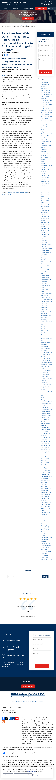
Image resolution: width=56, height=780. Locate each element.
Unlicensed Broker (46, 545)
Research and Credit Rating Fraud (45, 419)
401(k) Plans (44, 88)
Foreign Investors (46, 256)
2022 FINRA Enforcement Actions (45, 84)
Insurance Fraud (46, 279)
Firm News (44, 254)
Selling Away (44, 490)
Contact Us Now (28, 18)
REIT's (43, 406)
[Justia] (13, 718)
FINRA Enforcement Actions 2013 (45, 199)
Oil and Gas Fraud (46, 352)
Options (4, 75)
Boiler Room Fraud (46, 100)
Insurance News (45, 285)
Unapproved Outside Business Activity (46, 530)
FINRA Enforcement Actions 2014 (45, 205)
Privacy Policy (27, 701)
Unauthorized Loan (47, 537)
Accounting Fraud (46, 94)
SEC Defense (44, 431)
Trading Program (46, 526)
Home (5, 8)
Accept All (8, 775)
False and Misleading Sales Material (46, 244)
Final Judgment (45, 250)
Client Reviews (28, 593)
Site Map (34, 701)
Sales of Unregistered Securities (45, 467)
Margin (43, 327)
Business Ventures (46, 110)
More (52, 8)
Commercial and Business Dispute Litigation (46, 130)
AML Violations (45, 92)
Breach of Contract (46, 102)
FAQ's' (43, 161)
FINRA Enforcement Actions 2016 (45, 216)
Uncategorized (45, 543)
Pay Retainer (28, 682)
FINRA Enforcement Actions (45, 169)
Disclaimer (19, 701)
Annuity (43, 98)
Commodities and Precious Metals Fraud (46, 136)
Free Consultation (48, 2)
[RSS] (3, 721)
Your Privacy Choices (12, 753)
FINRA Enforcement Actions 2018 (45, 228)
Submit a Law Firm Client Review (28, 616)
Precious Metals (46, 370)
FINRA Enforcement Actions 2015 (45, 210)
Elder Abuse (44, 155)
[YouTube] (17, 718)
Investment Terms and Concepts (18, 192)
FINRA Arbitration (46, 165)
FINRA (43, 163)
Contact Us (41, 8)
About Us (15, 8)
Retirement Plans (46, 423)
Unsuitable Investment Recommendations (46, 557)
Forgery (43, 258)
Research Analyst (46, 415)
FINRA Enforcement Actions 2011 (45, 187)
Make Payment (28, 686)
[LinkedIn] (10, 718)
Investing (44, 287)
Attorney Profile (28, 8)
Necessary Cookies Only (23, 775)
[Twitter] (6, 718)
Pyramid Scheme (46, 404)
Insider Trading (45, 277)
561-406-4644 (47, 4)
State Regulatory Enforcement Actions (46, 498)
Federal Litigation (46, 248)
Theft (42, 524)
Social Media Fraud (46, 492)
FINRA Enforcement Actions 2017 (45, 222)
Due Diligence (45, 153)
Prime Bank (44, 372)
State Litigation (45, 494)
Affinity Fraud (45, 96)
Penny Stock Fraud (46, 364)
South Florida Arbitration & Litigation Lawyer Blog (18, 25)
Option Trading (6, 194)
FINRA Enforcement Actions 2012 (45, 193)
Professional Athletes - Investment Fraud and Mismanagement (46, 392)
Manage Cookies (33, 753)
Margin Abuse (45, 329)
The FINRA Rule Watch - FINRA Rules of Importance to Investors (45, 510)
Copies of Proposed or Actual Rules (47, 141)
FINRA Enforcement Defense (45, 234)
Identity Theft (45, 275)
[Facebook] (3, 718)
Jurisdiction (44, 309)
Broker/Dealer (45, 108)
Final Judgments (46, 252)
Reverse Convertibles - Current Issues (45, 427)
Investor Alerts (45, 297)
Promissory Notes (46, 402)
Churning (44, 124)
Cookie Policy (23, 753)
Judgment (44, 303)
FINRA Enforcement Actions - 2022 (45, 175)
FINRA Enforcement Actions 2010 (45, 181)
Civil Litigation (45, 126)
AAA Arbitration (45, 90)
